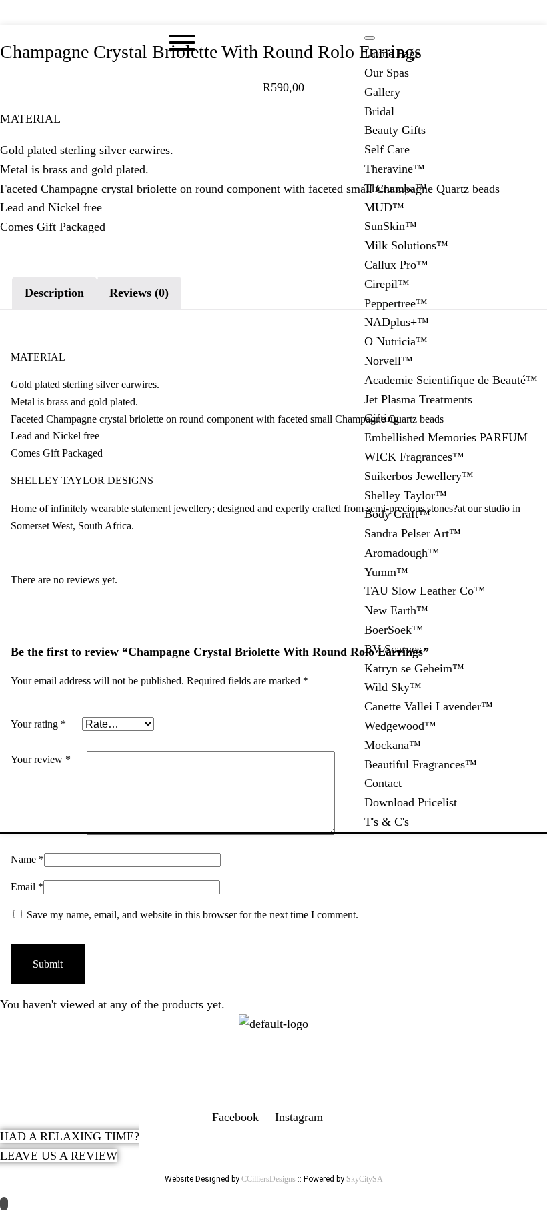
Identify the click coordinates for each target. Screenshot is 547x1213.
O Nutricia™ (396, 341)
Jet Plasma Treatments (418, 399)
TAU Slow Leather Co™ (425, 590)
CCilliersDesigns (268, 1179)
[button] (273, 12)
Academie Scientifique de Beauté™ (451, 380)
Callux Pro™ (396, 264)
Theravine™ (394, 168)
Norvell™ (388, 360)
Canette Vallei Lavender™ (428, 706)
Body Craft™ (397, 514)
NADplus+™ (396, 322)
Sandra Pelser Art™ (412, 533)
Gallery (382, 92)
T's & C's (386, 821)
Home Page (392, 53)
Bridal (379, 111)
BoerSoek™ (394, 629)
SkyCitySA (364, 1179)
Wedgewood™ (400, 725)
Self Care (387, 149)
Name (27, 859)
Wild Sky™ (393, 687)
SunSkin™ (390, 226)
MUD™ (384, 207)
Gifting (381, 418)
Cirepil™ (387, 284)
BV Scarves (393, 649)
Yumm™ (386, 572)
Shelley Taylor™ (405, 495)
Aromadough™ (402, 552)
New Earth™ (396, 610)
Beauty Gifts (395, 130)
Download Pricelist (410, 802)
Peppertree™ (396, 303)
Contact (383, 783)
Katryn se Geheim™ (414, 668)
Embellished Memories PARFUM (446, 437)
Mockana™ (392, 745)
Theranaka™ (395, 188)
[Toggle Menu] (369, 38)
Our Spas (386, 72)
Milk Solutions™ (406, 245)
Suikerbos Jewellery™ (419, 476)
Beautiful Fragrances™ (420, 764)
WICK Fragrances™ (414, 456)
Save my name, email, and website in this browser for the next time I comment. (192, 914)
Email (27, 886)
